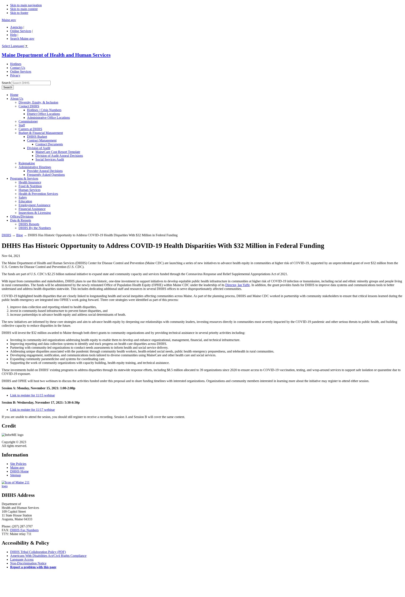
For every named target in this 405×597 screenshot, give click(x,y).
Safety (23, 197)
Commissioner (28, 121)
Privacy (15, 75)
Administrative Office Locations (48, 117)
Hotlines (15, 64)
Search (6, 83)
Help (13, 35)
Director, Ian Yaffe (237, 285)
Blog (19, 235)
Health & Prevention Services (38, 193)
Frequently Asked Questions (46, 174)
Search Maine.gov (22, 38)
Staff (22, 125)
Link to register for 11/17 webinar (32, 409)
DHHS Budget (37, 136)
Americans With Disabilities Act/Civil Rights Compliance (48, 555)
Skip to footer (19, 13)
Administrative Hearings (35, 167)
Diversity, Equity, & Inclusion (38, 102)
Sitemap (15, 475)
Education (25, 201)
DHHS (6, 235)
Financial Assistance (32, 209)
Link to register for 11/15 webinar (32, 395)
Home (14, 95)
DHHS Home (19, 471)
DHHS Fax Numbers (24, 530)
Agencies (16, 27)
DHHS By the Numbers (35, 228)
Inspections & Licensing (35, 212)
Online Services (20, 31)
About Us (16, 98)
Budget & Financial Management (41, 133)
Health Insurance (30, 182)
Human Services (29, 190)
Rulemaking (27, 163)
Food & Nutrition (30, 186)
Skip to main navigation (26, 5)
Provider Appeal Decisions (45, 171)
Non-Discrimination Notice (28, 563)
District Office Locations (43, 114)
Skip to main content (24, 9)
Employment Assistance (34, 205)
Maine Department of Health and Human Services (56, 55)
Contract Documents (49, 144)
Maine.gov (9, 20)
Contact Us (17, 68)
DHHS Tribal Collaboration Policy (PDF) (38, 552)
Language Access (22, 559)
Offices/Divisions (21, 216)
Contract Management (42, 140)
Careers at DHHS (30, 129)
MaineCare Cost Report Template (57, 152)
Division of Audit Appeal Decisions (59, 155)
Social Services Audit (49, 159)
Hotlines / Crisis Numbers (44, 110)
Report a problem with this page (33, 567)
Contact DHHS (29, 106)
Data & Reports (20, 220)
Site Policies (18, 464)
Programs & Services (24, 178)
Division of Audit (38, 148)
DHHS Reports (29, 224)
